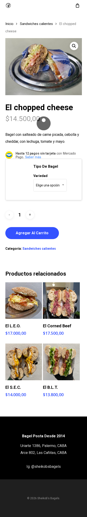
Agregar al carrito (32, 233)
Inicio (9, 24)
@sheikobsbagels (46, 466)
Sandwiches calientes (36, 24)
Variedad (40, 175)
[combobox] (50, 185)
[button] (74, 46)
